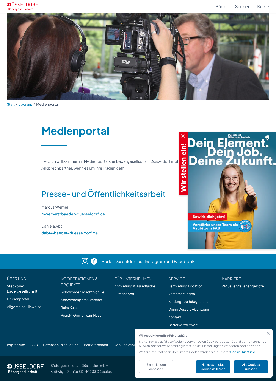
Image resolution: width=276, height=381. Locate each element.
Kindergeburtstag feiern (188, 301)
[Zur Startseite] (22, 6)
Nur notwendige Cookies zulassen (213, 366)
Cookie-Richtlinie (242, 352)
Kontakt (174, 317)
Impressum (16, 344)
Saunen (242, 6)
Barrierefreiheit (96, 344)
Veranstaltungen (181, 293)
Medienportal (18, 299)
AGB (34, 344)
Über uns (25, 104)
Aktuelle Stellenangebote (243, 286)
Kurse (263, 6)
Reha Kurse (70, 307)
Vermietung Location (185, 286)
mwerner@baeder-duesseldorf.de (73, 213)
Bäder (221, 6)
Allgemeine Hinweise (24, 306)
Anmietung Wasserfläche (134, 286)
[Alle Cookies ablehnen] (268, 333)
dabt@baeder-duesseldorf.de (69, 232)
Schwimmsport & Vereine (81, 299)
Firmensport (124, 293)
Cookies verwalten (128, 344)
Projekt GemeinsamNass (81, 315)
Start (11, 104)
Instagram (155, 261)
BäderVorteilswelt (183, 324)
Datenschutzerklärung (61, 344)
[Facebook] (96, 261)
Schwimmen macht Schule (82, 292)
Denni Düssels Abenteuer (188, 309)
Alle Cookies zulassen (251, 366)
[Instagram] (86, 261)
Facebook (184, 261)
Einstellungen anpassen (156, 366)
